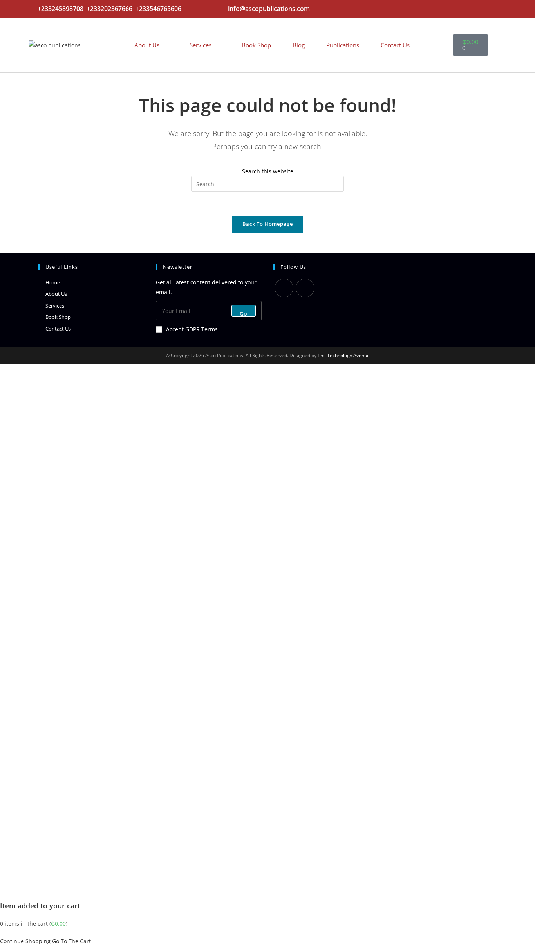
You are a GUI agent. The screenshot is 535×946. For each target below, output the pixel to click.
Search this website (267, 171)
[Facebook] (305, 288)
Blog (299, 45)
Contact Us (395, 45)
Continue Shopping (25, 941)
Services (200, 45)
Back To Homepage (267, 223)
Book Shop (256, 45)
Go (244, 313)
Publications (342, 45)
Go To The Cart (71, 941)
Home (52, 282)
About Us (146, 45)
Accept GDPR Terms (192, 329)
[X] (284, 288)
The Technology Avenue (343, 355)
